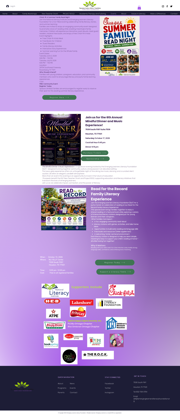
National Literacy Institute (56, 19)
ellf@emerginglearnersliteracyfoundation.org (151, 400)
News (72, 383)
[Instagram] (163, 6)
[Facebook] (167, 6)
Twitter (108, 388)
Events (73, 388)
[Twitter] (171, 6)
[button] (139, 7)
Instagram (109, 392)
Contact (74, 392)
